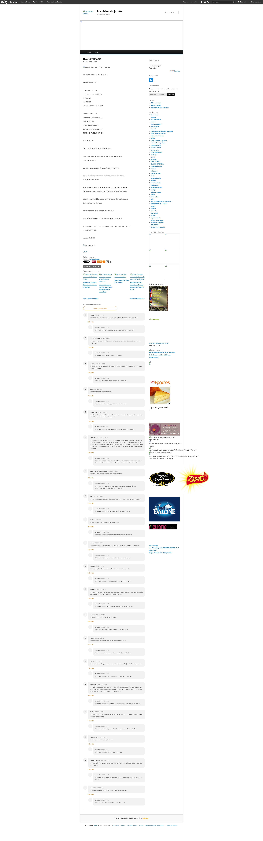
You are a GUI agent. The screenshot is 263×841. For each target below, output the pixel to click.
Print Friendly (155, 319)
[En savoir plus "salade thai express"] (172, 279)
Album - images (156, 105)
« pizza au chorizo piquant (90, 298)
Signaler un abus (132, 825)
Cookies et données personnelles (154, 825)
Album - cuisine (156, 103)
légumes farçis (155, 218)
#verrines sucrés (95, 259)
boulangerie (155, 150)
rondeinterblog (155, 173)
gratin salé (154, 213)
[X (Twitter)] (205, 2)
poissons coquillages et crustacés (162, 131)
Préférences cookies (171, 825)
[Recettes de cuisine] (160, 410)
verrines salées (156, 183)
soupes (153, 180)
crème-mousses (156, 192)
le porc (153, 215)
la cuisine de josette (109, 11)
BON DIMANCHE (156, 124)
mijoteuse (154, 171)
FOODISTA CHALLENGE (158, 204)
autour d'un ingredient (158, 227)
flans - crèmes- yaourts (158, 133)
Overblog (145, 818)
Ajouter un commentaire (100, 308)
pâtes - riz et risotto (157, 136)
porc (152, 176)
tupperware (154, 185)
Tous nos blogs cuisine (190, 2)
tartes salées (155, 197)
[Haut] (85, 252)
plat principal (155, 126)
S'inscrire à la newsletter (92, 266)
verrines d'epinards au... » (137, 298)
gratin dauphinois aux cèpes (160, 108)
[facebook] (201, 2)
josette (95, 825)
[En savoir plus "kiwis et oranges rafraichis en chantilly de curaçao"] (172, 264)
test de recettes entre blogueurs (161, 201)
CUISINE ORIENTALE (157, 164)
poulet (153, 157)
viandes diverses (156, 187)
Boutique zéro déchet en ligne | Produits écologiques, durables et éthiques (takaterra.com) (162, 354)
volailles (153, 155)
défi (152, 199)
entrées (153, 122)
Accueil (89, 52)
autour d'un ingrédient (158, 143)
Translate (177, 71)
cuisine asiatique (156, 152)
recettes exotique (156, 166)
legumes (153, 159)
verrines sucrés (156, 148)
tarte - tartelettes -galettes (159, 141)
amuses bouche (156, 178)
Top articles (115, 825)
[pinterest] (208, 2)
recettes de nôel (156, 145)
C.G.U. (141, 825)
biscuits (153, 169)
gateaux (153, 117)
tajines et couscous (157, 220)
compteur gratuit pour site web (159, 343)
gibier (153, 194)
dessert (153, 129)
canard (153, 206)
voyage (153, 190)
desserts (153, 211)
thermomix (154, 115)
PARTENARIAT (155, 162)
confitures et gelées (157, 222)
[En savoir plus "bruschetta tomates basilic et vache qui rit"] (156, 248)
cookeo (153, 208)
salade (153, 138)
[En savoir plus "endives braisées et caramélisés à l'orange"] (156, 279)
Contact (97, 52)
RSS (151, 80)
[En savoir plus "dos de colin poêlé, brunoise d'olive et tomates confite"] (172, 248)
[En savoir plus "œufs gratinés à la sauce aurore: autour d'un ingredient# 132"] (156, 264)
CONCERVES (155, 225)
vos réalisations (156, 119)
